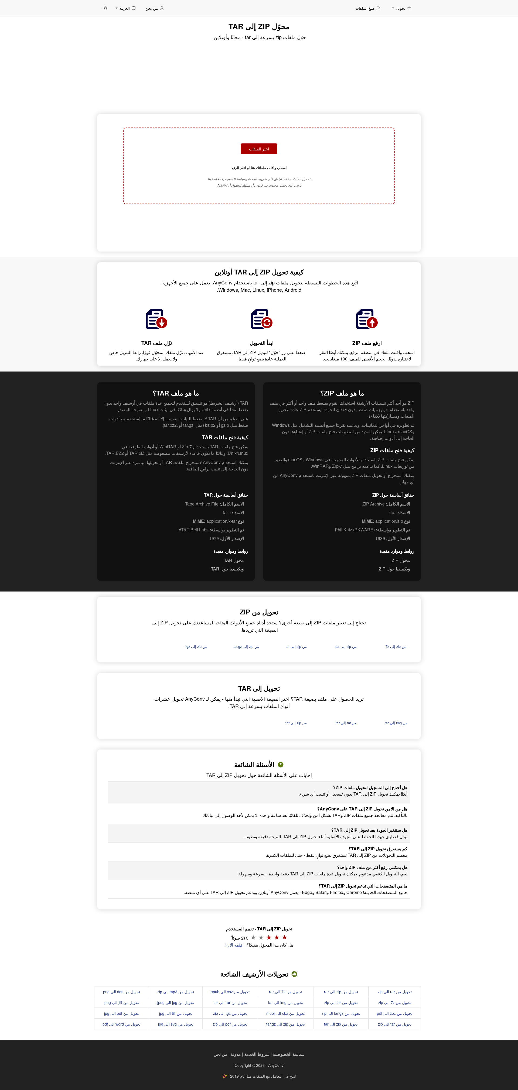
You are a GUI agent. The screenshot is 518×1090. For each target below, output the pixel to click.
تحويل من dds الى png (121, 991)
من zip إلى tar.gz (246, 646)
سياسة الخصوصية (289, 1054)
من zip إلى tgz (196, 646)
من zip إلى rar (346, 646)
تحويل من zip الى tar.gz (285, 1024)
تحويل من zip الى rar (341, 991)
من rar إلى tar (346, 722)
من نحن (220, 1054)
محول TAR (234, 560)
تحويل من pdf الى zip (230, 1024)
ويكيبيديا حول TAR (227, 569)
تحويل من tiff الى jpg (175, 1013)
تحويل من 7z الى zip (394, 1002)
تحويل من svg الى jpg (175, 1024)
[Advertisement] (259, 227)
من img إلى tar (396, 722)
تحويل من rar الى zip (395, 991)
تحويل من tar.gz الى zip (341, 1013)
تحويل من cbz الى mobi (285, 1013)
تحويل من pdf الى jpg (121, 1013)
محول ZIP (401, 560)
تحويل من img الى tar (285, 1002)
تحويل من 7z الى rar (285, 991)
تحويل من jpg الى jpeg (175, 1002)
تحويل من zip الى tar (341, 1024)
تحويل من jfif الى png (121, 1002)
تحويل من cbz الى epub (230, 991)
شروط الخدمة (257, 1054)
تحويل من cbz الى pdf (395, 1013)
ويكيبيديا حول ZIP (394, 569)
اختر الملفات (259, 149)
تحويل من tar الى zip (395, 1024)
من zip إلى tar (296, 646)
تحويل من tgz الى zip (230, 1013)
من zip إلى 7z (396, 646)
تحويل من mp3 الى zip (175, 991)
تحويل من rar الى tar (230, 1002)
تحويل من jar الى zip (341, 1002)
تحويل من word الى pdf (122, 1024)
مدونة (236, 1054)
